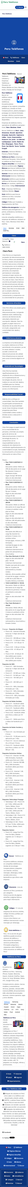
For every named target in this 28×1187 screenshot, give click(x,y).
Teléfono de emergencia (10, 207)
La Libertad (20, 139)
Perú (17, 130)
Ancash (12, 133)
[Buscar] (17, 7)
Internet (5, 152)
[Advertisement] (14, 30)
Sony (22, 1009)
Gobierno (20, 1172)
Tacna (17, 146)
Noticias (5, 173)
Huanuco (5, 139)
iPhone (6, 1004)
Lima (21, 130)
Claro (23, 58)
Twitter (7, 1138)
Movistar (11, 61)
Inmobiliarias (19, 1176)
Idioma (18, 1162)
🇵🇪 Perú (5, 58)
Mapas (16, 191)
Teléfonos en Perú (8, 157)
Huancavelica (16, 137)
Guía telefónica (14, 930)
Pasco (16, 144)
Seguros (19, 1077)
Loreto (14, 142)
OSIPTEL (6, 231)
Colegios (10, 1180)
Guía (3, 194)
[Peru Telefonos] (25, 7)
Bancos (19, 1180)
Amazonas (5, 133)
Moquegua (9, 144)
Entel (18, 61)
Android (17, 1012)
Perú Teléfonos (7, 93)
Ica (10, 139)
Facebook (7, 1132)
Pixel (11, 1012)
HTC (17, 1009)
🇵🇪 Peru (8, 1147)
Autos (8, 1176)
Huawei (6, 1007)
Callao (4, 137)
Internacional (20, 186)
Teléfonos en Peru (14, 957)
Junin (14, 139)
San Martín (10, 146)
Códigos (5, 202)
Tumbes (22, 146)
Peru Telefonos (10, 2)
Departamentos (14, 1081)
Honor (13, 1007)
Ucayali (4, 148)
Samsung (15, 1002)
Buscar (21, 7)
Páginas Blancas (15, 1151)
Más (5, 1014)
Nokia (5, 1012)
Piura (21, 144)
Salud (9, 1077)
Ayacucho (12, 135)
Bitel (23, 228)
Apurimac (19, 133)
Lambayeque (6, 142)
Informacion (6, 176)
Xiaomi (20, 1004)
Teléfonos (15, 58)
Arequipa (5, 135)
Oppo (18, 1007)
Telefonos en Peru (9, 1018)
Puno (3, 146)
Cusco (9, 137)
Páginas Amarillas (8, 164)
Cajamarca (20, 135)
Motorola (13, 1004)
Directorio (5, 179)
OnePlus (6, 1009)
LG (12, 1009)
